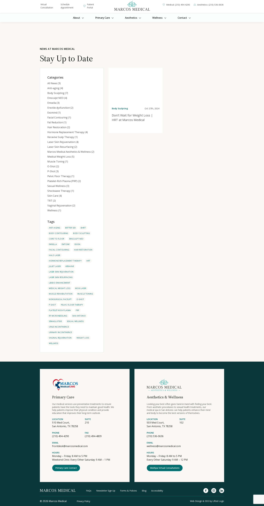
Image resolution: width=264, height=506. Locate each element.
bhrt (83, 227)
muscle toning (85, 294)
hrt (88, 260)
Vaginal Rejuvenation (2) (61, 205)
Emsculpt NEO (76, 238)
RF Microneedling (58, 316)
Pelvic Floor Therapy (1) (60, 176)
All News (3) (54, 83)
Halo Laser (54, 255)
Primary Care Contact (66, 467)
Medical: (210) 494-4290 (178, 4)
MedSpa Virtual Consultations (165, 467)
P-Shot (52, 305)
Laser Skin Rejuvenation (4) (63, 142)
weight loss (83, 338)
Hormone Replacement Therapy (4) (67, 132)
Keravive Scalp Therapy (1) (62, 137)
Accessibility (157, 490)
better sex (70, 227)
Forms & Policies (128, 490)
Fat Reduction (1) (56, 122)
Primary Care (102, 17)
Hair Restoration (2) (58, 127)
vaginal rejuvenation (60, 338)
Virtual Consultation (46, 6)
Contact (182, 17)
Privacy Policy (83, 501)
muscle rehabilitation (61, 294)
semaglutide (55, 321)
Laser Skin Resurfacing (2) (62, 147)
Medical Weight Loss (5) (60, 156)
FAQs (88, 490)
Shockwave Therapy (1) (60, 191)
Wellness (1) (54, 210)
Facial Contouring (59, 249)
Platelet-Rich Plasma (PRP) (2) (64, 181)
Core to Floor (56, 238)
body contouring (58, 233)
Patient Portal (90, 6)
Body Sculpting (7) (57, 93)
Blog (144, 490)
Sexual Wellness (75, 321)
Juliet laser (55, 266)
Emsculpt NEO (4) (57, 98)
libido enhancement (59, 283)
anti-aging (54, 227)
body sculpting (81, 233)
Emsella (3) (53, 103)
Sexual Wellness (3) (58, 186)
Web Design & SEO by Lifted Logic (207, 501)
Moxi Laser (80, 288)
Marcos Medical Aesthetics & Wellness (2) (70, 151)
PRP (77, 310)
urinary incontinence (60, 332)
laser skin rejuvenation (61, 271)
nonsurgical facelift (60, 299)
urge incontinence (59, 327)
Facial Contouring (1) (59, 117)
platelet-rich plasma (60, 310)
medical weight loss (59, 288)
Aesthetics (131, 17)
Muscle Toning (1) (57, 161)
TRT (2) (51, 200)
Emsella (53, 244)
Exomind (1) (54, 112)
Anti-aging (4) (55, 88)
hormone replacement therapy (65, 260)
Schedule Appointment (67, 6)
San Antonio (79, 316)
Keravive (70, 266)
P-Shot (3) (53, 171)
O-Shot (80, 299)
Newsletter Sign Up (105, 490)
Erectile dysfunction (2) (60, 107)
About (76, 17)
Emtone (66, 244)
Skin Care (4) (54, 195)
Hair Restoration (83, 249)
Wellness (157, 17)
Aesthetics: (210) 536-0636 (210, 4)
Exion (77, 244)
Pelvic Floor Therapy (72, 305)
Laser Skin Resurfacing (61, 277)
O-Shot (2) (53, 166)
